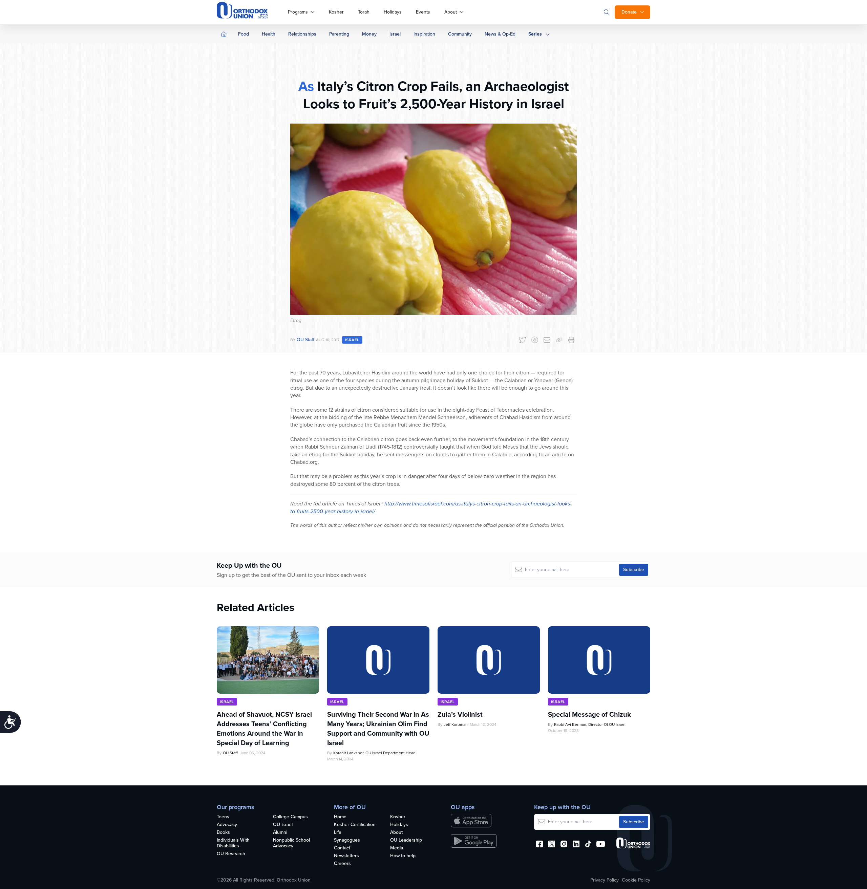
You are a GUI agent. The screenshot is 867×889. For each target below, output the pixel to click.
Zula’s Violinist (460, 714)
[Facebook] (534, 339)
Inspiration (424, 34)
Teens (223, 817)
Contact (342, 848)
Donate (629, 12)
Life (337, 832)
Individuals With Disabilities (233, 843)
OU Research (231, 854)
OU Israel (283, 825)
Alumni (280, 832)
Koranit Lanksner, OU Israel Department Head (374, 753)
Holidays (393, 12)
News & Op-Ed (500, 34)
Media (396, 848)
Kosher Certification (355, 825)
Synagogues (347, 840)
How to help (403, 856)
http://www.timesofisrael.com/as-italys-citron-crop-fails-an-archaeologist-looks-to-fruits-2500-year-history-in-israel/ (431, 507)
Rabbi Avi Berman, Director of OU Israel (590, 724)
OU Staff (305, 339)
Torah (363, 12)
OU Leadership (406, 840)
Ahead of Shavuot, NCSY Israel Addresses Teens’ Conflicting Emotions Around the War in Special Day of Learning (264, 728)
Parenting (339, 34)
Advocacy (227, 825)
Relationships (302, 34)
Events (423, 12)
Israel (395, 34)
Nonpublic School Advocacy (291, 843)
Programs (298, 12)
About (450, 12)
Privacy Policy (604, 880)
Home (340, 817)
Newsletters (346, 856)
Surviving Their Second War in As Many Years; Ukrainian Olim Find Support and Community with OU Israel (378, 728)
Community (460, 34)
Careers (342, 864)
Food (243, 34)
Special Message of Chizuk (589, 714)
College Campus (290, 817)
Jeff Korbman (456, 724)
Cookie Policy (636, 880)
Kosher (336, 12)
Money (369, 34)
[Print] (571, 339)
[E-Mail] (547, 339)
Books (223, 832)
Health (268, 34)
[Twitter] (522, 339)
